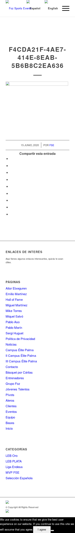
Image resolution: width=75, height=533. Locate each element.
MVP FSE (12, 472)
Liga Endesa (14, 467)
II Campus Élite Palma (21, 355)
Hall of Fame (14, 299)
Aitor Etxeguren (16, 288)
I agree (42, 529)
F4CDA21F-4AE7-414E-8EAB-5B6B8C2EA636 (37, 57)
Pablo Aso (13, 322)
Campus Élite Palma (20, 350)
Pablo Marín (14, 327)
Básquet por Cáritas (19, 372)
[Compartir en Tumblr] (11, 193)
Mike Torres (14, 310)
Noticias (11, 344)
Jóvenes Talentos (18, 389)
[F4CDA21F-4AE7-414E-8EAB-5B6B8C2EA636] (37, 36)
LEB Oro (12, 455)
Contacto (12, 366)
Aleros (10, 400)
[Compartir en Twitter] (11, 165)
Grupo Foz (13, 383)
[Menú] (63, 8)
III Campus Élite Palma (21, 361)
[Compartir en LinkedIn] (11, 186)
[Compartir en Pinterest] (11, 179)
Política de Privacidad (20, 338)
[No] (52, 530)
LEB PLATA (14, 461)
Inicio (9, 428)
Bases (10, 423)
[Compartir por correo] (11, 214)
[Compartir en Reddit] (11, 207)
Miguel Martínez (17, 305)
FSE (51, 145)
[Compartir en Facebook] (11, 158)
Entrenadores (15, 378)
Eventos (11, 411)
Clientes (11, 406)
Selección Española (19, 478)
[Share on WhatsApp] (11, 172)
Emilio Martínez (16, 294)
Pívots (10, 394)
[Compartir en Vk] (11, 200)
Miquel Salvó (14, 316)
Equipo (10, 417)
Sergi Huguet (14, 333)
